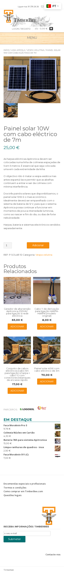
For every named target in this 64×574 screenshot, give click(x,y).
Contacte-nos (53, 554)
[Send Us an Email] (42, 6)
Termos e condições (15, 487)
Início (6, 50)
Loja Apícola (18, 50)
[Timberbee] (32, 16)
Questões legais (13, 495)
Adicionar (38, 245)
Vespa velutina (35, 50)
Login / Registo (21, 28)
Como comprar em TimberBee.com (23, 491)
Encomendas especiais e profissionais (25, 483)
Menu (32, 38)
